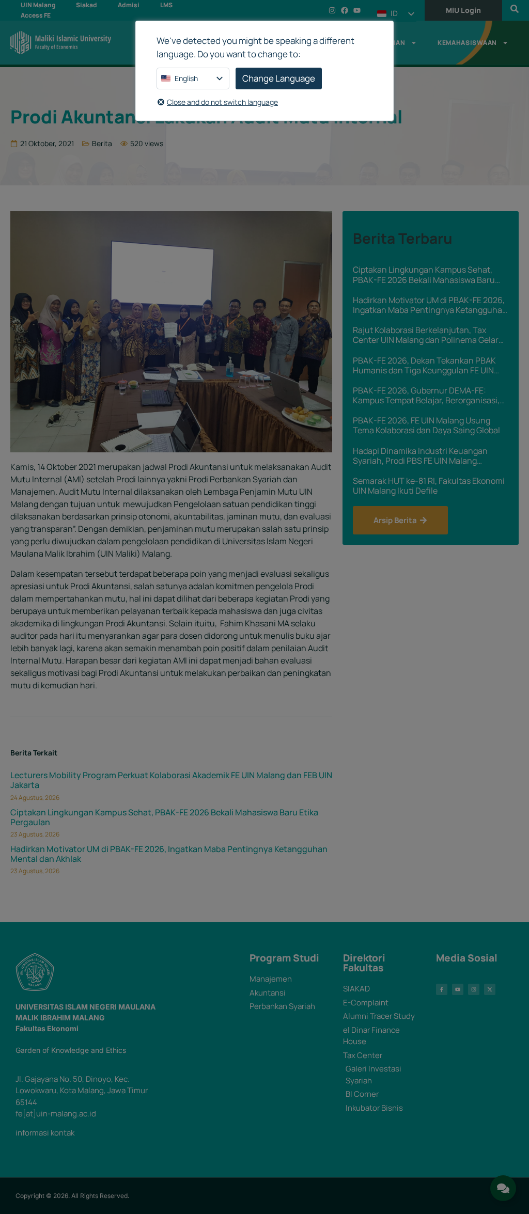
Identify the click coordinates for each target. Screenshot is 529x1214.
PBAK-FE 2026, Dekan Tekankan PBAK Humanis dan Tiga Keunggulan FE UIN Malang (424, 365)
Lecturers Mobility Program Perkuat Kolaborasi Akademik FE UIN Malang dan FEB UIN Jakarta (171, 780)
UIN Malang (38, 5)
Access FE (36, 15)
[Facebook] (344, 10)
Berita (102, 143)
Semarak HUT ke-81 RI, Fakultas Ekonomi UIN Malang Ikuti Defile (429, 486)
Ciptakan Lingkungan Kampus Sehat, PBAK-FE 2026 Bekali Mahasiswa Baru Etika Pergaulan (164, 817)
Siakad (86, 5)
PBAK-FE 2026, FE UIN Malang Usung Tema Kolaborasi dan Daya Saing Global (426, 425)
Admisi (128, 5)
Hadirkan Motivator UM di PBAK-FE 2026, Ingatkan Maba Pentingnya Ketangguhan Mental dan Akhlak (169, 853)
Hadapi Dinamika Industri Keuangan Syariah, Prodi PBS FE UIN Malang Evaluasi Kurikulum (420, 456)
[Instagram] (332, 10)
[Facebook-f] (441, 989)
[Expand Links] (503, 1188)
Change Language (278, 78)
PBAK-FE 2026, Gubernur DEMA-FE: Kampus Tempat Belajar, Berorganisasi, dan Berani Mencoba (426, 395)
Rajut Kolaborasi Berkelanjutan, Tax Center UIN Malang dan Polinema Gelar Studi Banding (426, 335)
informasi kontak (44, 1132)
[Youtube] (357, 10)
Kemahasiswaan (467, 42)
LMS (166, 5)
